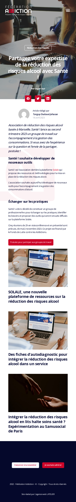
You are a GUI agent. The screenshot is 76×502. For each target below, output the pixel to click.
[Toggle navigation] (67, 10)
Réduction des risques (38, 47)
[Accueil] (18, 10)
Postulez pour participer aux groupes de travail (30, 242)
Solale (56, 169)
